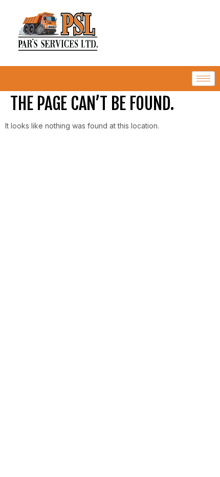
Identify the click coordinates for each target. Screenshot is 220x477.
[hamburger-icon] (203, 78)
